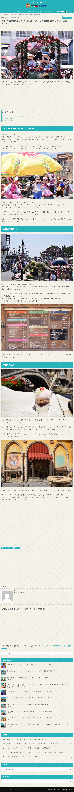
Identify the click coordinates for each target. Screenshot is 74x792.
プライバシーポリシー (24, 789)
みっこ (9, 666)
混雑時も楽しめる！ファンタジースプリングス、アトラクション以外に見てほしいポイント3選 (30, 743)
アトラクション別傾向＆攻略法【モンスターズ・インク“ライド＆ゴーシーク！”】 (29, 698)
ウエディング (40, 11)
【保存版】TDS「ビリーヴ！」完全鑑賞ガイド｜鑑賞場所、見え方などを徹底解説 (29, 691)
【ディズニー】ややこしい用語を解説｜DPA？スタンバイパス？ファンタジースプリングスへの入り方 (32, 752)
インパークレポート (7, 547)
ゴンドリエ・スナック (33, 547)
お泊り (46, 11)
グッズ (15, 11)
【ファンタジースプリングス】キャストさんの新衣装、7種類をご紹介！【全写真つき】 (29, 748)
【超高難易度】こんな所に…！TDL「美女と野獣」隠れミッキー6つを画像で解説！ (30, 664)
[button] (36, 55)
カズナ (9, 726)
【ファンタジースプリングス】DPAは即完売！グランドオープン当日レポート (26, 757)
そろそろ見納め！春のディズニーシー (14, 116)
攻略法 (30, 11)
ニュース (25, 11)
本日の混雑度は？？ (9, 118)
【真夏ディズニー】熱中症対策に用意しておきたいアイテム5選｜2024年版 (25, 739)
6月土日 (24, 547)
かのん (9, 687)
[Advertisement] (37, 98)
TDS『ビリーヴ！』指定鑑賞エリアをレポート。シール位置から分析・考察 (28, 704)
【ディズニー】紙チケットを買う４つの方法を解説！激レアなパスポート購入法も (29, 717)
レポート (10, 11)
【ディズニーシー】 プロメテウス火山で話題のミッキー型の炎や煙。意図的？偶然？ (30, 711)
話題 (34, 11)
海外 (50, 11)
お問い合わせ (56, 11)
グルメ (19, 11)
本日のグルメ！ (8, 120)
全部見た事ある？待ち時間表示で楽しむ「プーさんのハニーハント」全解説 (28, 677)
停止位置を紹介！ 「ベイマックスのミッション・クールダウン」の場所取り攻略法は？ (31, 671)
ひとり (7, 27)
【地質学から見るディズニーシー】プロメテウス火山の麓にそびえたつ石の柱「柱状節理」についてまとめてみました (39, 724)
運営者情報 (4, 789)
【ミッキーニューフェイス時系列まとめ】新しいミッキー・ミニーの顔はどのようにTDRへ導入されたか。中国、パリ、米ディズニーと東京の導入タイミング (39, 685)
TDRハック (60, 789)
